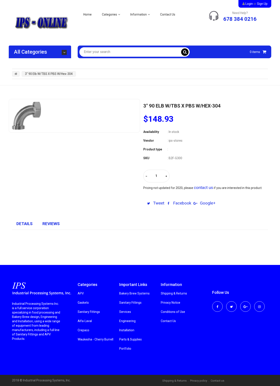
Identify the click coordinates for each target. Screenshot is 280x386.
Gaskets (83, 302)
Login (249, 3)
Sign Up (262, 3)
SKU (146, 158)
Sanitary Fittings (89, 312)
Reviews (51, 223)
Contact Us (167, 14)
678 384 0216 (240, 19)
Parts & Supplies (130, 339)
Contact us (217, 380)
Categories (109, 14)
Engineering (127, 321)
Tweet (158, 203)
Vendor (148, 140)
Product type (152, 149)
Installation (126, 330)
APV (81, 293)
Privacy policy (198, 380)
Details (24, 223)
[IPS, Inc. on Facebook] (217, 303)
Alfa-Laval (85, 321)
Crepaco (83, 330)
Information (138, 14)
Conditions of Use (173, 312)
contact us (203, 187)
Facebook (181, 203)
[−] (146, 176)
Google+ (207, 203)
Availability (151, 132)
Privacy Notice (170, 302)
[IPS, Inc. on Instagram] (259, 303)
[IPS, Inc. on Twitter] (231, 303)
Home (87, 14)
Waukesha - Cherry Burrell (95, 339)
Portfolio (125, 348)
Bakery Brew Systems (134, 293)
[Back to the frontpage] (15, 74)
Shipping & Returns (174, 293)
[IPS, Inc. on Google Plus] (245, 303)
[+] (166, 176)
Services (125, 312)
